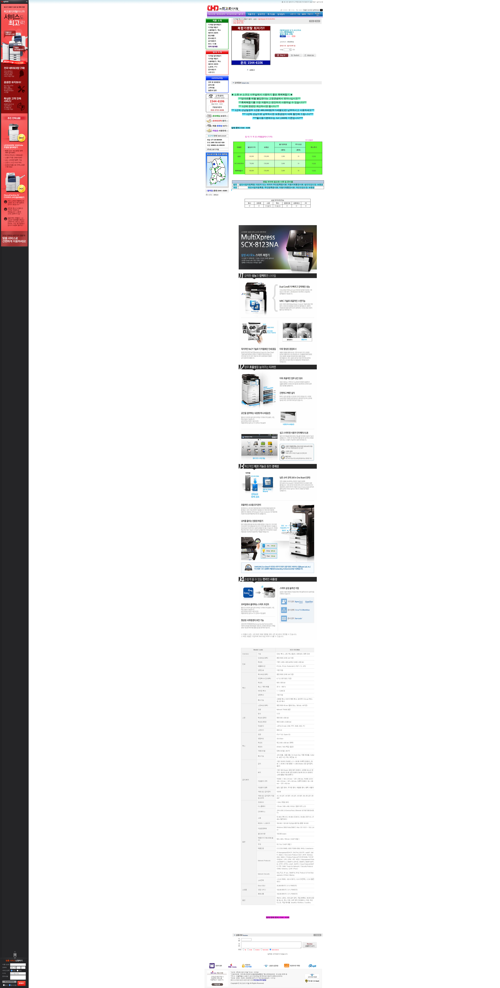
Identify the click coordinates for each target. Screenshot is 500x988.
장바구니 (292, 2)
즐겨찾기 (313, 2)
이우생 (273, 978)
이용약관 (249, 980)
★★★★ (265, 950)
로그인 (286, 2)
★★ (250, 950)
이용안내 (242, 980)
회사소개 (234, 980)
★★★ (257, 950)
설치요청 (320, 2)
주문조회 (298, 2)
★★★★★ (275, 950)
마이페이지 (306, 2)
